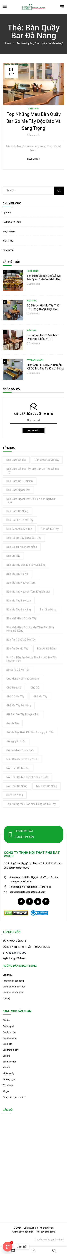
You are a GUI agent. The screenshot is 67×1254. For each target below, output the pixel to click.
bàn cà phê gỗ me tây (19, 520)
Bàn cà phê (8, 1026)
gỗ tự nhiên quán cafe (20, 750)
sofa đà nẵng (14, 795)
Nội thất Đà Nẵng (16, 786)
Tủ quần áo (8, 1085)
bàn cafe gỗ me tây (47, 460)
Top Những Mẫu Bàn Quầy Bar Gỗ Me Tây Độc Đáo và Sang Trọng (33, 121)
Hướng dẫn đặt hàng (13, 980)
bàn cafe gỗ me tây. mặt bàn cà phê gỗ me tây (32, 470)
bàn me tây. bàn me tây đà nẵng (25, 564)
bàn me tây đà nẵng (18, 609)
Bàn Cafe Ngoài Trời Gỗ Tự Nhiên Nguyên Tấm (30, 500)
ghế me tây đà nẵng (18, 705)
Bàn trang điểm (10, 1049)
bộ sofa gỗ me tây (17, 669)
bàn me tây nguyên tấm (21, 582)
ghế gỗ (35, 687)
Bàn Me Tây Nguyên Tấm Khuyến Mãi (28, 591)
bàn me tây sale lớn (18, 600)
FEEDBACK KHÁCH (12, 222)
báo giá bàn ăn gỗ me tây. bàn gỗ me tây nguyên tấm (31, 659)
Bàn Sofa (7, 1044)
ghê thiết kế (13, 687)
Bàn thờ (6, 1067)
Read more (32, 159)
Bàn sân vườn (9, 1061)
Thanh (61, 1239)
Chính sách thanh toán (14, 986)
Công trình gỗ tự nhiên (14, 1097)
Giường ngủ (9, 1079)
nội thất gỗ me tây (18, 768)
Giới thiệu (7, 974)
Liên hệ (6, 998)
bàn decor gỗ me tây (19, 529)
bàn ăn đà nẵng (46, 648)
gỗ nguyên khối (15, 741)
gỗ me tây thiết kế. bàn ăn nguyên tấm (30, 732)
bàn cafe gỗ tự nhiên (19, 481)
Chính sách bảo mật (22, 1231)
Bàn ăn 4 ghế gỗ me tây (21, 639)
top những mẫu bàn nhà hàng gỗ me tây (31, 804)
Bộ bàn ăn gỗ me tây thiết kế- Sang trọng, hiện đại (43, 307)
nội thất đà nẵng (46, 786)
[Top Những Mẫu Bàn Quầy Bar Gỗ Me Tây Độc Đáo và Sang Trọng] (33, 65)
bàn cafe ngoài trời (18, 490)
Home (7, 43)
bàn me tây (13, 555)
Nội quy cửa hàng (46, 1231)
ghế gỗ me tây (15, 696)
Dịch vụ (7, 212)
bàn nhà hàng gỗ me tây (21, 618)
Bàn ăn (6, 1020)
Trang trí (8, 250)
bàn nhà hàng (48, 609)
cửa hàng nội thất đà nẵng (22, 678)
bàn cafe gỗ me (16, 460)
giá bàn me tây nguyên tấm (23, 714)
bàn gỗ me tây (50, 529)
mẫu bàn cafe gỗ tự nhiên (22, 759)
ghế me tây (40, 696)
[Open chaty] (7, 1246)
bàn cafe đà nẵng (17, 511)
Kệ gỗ (6, 1091)
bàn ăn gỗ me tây (17, 648)
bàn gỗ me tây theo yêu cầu (23, 538)
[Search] (59, 191)
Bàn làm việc (9, 1032)
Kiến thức (8, 241)
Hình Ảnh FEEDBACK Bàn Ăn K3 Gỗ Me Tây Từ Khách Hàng (45, 366)
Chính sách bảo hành (13, 992)
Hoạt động (9, 231)
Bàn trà (6, 1055)
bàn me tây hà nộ (17, 573)
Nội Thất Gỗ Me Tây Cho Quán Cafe (27, 777)
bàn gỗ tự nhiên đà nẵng (21, 547)
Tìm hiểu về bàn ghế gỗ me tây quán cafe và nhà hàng (44, 277)
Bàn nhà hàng (10, 1038)
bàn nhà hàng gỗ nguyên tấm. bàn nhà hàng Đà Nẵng (30, 629)
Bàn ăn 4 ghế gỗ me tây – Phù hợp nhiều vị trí (43, 337)
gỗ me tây (12, 723)
